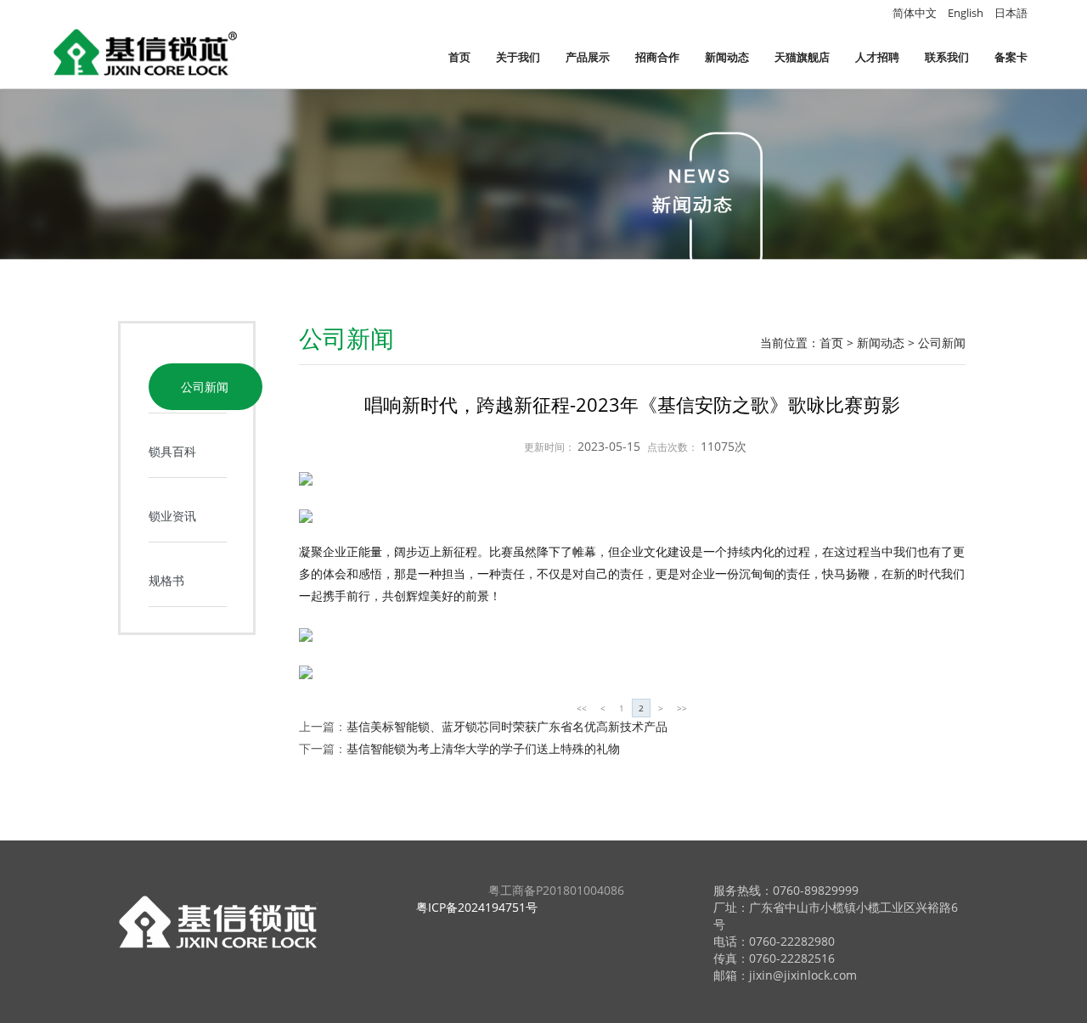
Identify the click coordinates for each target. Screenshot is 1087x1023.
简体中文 (915, 12)
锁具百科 (172, 451)
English (965, 12)
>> (682, 708)
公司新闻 (204, 387)
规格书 (166, 580)
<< (582, 708)
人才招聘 (877, 57)
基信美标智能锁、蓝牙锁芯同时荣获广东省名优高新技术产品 (506, 726)
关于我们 (518, 57)
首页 (459, 57)
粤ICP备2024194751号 (477, 907)
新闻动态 (727, 57)
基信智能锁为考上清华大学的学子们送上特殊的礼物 (483, 748)
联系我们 (947, 57)
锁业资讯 (172, 516)
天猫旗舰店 (802, 57)
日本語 (1011, 12)
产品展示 (588, 57)
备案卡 (1011, 57)
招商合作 (657, 57)
